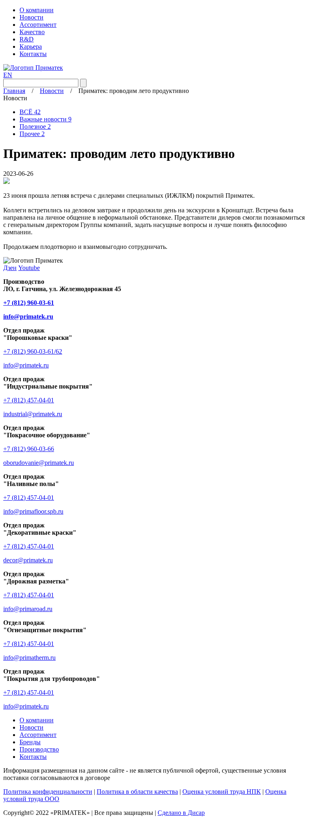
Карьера (31, 46)
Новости (31, 17)
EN (7, 74)
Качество (32, 31)
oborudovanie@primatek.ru (38, 462)
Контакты (33, 53)
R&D (27, 39)
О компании (37, 9)
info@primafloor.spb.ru (33, 511)
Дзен (10, 267)
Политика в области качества (137, 791)
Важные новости (46, 119)
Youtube (29, 267)
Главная (14, 90)
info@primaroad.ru (27, 608)
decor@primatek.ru (28, 560)
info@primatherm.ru (29, 657)
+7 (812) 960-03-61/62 (32, 351)
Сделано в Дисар (181, 812)
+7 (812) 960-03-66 (28, 448)
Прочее (32, 133)
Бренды (30, 742)
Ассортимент (38, 24)
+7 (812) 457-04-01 (28, 400)
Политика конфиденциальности (47, 791)
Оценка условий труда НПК (221, 791)
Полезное (35, 126)
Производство (39, 749)
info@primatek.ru (26, 365)
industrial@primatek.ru (32, 413)
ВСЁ (30, 111)
